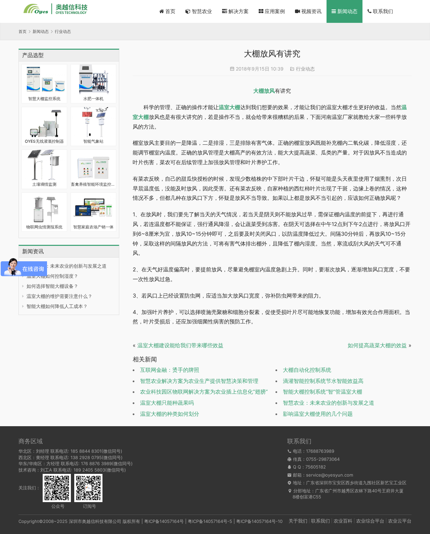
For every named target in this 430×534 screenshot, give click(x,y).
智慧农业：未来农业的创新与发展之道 (66, 266)
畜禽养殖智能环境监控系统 (93, 184)
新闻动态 (346, 11)
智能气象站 (93, 141)
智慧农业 (201, 11)
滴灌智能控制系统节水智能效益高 (323, 380)
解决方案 (238, 11)
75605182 (315, 467)
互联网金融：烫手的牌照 (169, 369)
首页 (169, 11)
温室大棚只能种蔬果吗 (167, 402)
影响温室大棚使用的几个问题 (318, 413)
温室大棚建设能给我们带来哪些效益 (180, 345)
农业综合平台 (370, 521)
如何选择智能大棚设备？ (52, 286)
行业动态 (305, 69)
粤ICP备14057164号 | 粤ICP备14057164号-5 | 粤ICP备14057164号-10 (213, 521)
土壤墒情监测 (44, 184)
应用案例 (274, 11)
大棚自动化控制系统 (307, 369)
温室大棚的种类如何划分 (169, 413)
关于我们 (298, 521)
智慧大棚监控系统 (44, 98)
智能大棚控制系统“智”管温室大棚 (322, 391)
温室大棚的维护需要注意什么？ (59, 296)
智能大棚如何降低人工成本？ (57, 306)
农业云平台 (400, 521)
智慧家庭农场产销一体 (93, 226)
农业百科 (343, 521)
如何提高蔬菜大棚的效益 (377, 345)
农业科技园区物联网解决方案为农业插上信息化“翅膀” (204, 391)
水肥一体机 (93, 98)
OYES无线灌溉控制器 (44, 141)
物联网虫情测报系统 (44, 226)
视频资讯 (310, 11)
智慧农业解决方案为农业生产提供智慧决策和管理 (199, 380)
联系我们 (382, 11)
